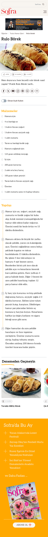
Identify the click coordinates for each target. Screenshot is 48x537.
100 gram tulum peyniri (15, 176)
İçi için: (8, 160)
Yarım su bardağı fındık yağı (17, 143)
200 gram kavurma (13, 165)
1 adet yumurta (11, 138)
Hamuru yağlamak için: (14, 149)
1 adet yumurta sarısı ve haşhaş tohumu (22, 192)
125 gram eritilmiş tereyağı (16, 154)
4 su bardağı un (11, 122)
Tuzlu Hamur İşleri (17, 34)
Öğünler (4, 34)
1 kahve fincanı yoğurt (14, 127)
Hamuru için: (10, 116)
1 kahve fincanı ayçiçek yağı (17, 133)
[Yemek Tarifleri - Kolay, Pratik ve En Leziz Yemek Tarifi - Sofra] (9, 11)
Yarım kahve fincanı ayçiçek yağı (19, 181)
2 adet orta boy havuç (14, 170)
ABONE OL (22, 525)
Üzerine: (8, 187)
